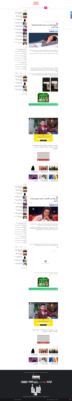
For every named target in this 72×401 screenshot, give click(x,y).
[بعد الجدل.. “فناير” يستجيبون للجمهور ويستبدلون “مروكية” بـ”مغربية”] (43, 168)
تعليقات (16, 73)
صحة (33, 7)
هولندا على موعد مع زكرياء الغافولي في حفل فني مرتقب (33, 180)
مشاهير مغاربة (55, 148)
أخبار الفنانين (55, 145)
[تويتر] (55, 31)
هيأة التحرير (15, 399)
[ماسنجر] (50, 31)
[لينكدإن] (53, 31)
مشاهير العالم (41, 147)
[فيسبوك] (57, 31)
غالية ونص (42, 7)
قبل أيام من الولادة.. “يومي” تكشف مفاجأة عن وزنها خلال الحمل (44, 180)
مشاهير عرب (36, 147)
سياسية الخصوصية (19, 399)
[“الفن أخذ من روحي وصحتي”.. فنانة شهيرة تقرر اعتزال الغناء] (33, 168)
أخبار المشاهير (50, 145)
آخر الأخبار (39, 7)
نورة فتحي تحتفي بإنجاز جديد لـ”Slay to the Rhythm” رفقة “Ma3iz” (18, 33)
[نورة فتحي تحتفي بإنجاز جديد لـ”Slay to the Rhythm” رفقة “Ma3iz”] (25, 33)
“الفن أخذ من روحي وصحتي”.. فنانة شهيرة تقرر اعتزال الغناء (34, 171)
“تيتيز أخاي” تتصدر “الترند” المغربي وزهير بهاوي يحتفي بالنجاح (18, 39)
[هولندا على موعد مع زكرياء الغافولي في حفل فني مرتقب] (33, 177)
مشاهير (46, 7)
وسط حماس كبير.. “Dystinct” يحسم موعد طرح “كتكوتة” (18, 43)
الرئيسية (49, 7)
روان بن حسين (51, 147)
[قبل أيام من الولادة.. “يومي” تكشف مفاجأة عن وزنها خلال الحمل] (43, 177)
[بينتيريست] (52, 31)
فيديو (24, 7)
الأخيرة (25, 73)
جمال (35, 7)
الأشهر (20, 73)
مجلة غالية (46, 147)
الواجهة (56, 147)
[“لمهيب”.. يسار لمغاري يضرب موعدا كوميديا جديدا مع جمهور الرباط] (53, 177)
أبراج (27, 7)
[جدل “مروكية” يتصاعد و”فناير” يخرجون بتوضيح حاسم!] (25, 36)
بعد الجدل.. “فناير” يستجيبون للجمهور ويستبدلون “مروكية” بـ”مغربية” (43, 171)
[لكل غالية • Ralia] (36, 3)
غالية (47, 399)
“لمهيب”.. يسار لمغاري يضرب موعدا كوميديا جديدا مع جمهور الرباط (54, 180)
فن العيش (30, 7)
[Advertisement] (43, 15)
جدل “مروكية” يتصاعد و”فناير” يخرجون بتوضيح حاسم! (18, 36)
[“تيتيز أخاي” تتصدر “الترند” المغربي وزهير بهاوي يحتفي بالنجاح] (25, 40)
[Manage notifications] (70, 399)
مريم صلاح (56, 29)
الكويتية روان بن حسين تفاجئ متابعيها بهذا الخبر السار (39, 145)
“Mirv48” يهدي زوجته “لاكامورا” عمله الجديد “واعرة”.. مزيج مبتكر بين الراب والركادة (54, 172)
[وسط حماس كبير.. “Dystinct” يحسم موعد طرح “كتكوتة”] (25, 43)
